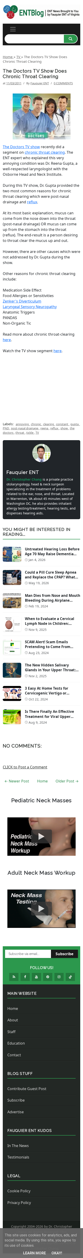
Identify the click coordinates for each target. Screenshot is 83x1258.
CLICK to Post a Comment (25, 767)
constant (62, 424)
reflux (32, 201)
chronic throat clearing (45, 152)
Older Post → (67, 781)
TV (37, 433)
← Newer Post (16, 781)
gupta (74, 424)
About (12, 1020)
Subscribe (64, 953)
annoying (23, 424)
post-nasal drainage (25, 428)
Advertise (15, 1111)
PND (6, 428)
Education (16, 1043)
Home (42, 781)
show (64, 428)
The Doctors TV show (21, 146)
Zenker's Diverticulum (22, 301)
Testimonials (18, 1157)
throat (20, 433)
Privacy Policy (19, 1202)
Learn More (35, 1253)
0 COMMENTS (63, 83)
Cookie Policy (18, 1190)
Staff (11, 1031)
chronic (36, 424)
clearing (49, 424)
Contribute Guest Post (26, 1088)
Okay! (56, 1253)
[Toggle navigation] (13, 29)
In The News (18, 1145)
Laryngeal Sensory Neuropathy (30, 306)
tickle (30, 433)
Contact (14, 1054)
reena (44, 428)
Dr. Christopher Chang (24, 479)
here (7, 339)
